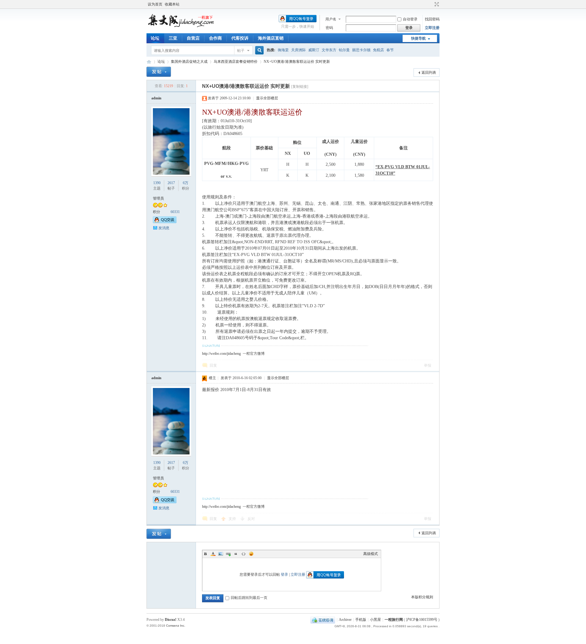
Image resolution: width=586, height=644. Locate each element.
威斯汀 (313, 50)
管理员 (158, 198)
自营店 (193, 38)
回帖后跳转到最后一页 (249, 598)
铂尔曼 (344, 50)
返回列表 (428, 72)
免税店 (378, 50)
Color (213, 554)
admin (156, 98)
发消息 (163, 228)
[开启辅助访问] (430, 4)
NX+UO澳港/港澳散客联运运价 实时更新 (297, 61)
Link (228, 554)
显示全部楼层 (267, 98)
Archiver (345, 619)
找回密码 (432, 19)
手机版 (360, 619)
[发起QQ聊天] (164, 222)
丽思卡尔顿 (361, 50)
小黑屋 (375, 619)
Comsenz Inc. (175, 625)
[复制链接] (299, 86)
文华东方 (329, 50)
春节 (390, 50)
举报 (427, 365)
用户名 (330, 19)
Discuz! (170, 619)
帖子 (240, 50)
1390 (157, 183)
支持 (233, 519)
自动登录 (410, 19)
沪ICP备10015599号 (421, 619)
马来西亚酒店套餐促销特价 (236, 61)
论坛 (155, 38)
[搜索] (258, 50)
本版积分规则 (422, 597)
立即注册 (432, 28)
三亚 (173, 38)
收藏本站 (172, 4)
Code (244, 554)
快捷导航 (418, 38)
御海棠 (283, 50)
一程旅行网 (148, 61)
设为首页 (155, 4)
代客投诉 (239, 38)
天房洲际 (298, 50)
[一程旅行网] (183, 26)
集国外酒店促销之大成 (189, 61)
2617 (171, 183)
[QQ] (322, 619)
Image (221, 554)
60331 (175, 212)
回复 (213, 365)
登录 (284, 574)
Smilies (251, 554)
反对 (251, 519)
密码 (329, 28)
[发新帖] (158, 72)
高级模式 (370, 554)
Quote (236, 554)
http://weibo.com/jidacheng (221, 353)
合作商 (215, 38)
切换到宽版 (436, 4)
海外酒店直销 (271, 38)
